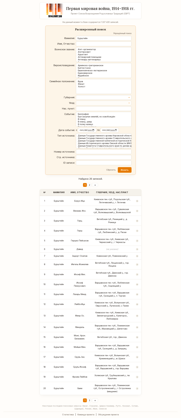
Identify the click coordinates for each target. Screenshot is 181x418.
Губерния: (69, 97)
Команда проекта (85, 414)
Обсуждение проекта (108, 414)
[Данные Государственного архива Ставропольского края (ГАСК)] (104, 138)
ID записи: (69, 162)
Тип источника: (66, 135)
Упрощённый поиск (122, 33)
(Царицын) (78, 409)
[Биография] (104, 114)
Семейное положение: (62, 81)
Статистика (68, 414)
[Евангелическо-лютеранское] (104, 70)
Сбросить (111, 170)
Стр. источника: (66, 157)
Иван (95, 409)
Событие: (69, 114)
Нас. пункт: (68, 108)
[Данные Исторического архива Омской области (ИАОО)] (104, 143)
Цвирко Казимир (106, 406)
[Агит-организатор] (104, 49)
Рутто (118, 406)
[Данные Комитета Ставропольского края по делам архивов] (104, 146)
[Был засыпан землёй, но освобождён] (104, 116)
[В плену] (104, 119)
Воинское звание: (65, 49)
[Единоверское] (104, 73)
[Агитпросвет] (104, 52)
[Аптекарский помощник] (104, 57)
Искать (124, 170)
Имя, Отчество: (66, 43)
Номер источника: (64, 151)
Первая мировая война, (100, 8)
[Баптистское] (104, 68)
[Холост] (104, 86)
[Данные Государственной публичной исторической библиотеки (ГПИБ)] (104, 140)
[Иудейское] (104, 75)
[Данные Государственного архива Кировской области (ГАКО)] (104, 135)
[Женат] (104, 84)
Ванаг (85, 406)
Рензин (88, 409)
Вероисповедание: (64, 65)
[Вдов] (104, 81)
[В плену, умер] (104, 121)
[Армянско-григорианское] (104, 65)
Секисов (103, 409)
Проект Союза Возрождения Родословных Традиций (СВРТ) (100, 13)
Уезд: (72, 102)
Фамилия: (69, 38)
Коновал (126, 406)
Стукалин (93, 406)
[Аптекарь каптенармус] (104, 59)
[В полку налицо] (104, 124)
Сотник (135, 406)
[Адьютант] (104, 54)
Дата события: (66, 130)
